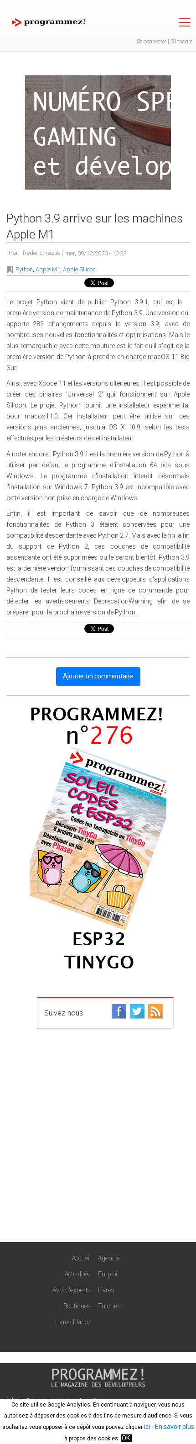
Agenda (108, 1258)
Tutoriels (110, 1306)
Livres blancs (73, 1322)
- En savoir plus (172, 1426)
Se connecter (151, 41)
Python (24, 269)
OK (126, 1438)
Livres (106, 1290)
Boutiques (77, 1306)
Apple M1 (48, 269)
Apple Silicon (79, 269)
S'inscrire (181, 41)
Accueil (81, 1258)
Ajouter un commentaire (98, 676)
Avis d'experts (71, 1290)
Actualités (78, 1274)
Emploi (107, 1274)
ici (147, 1426)
